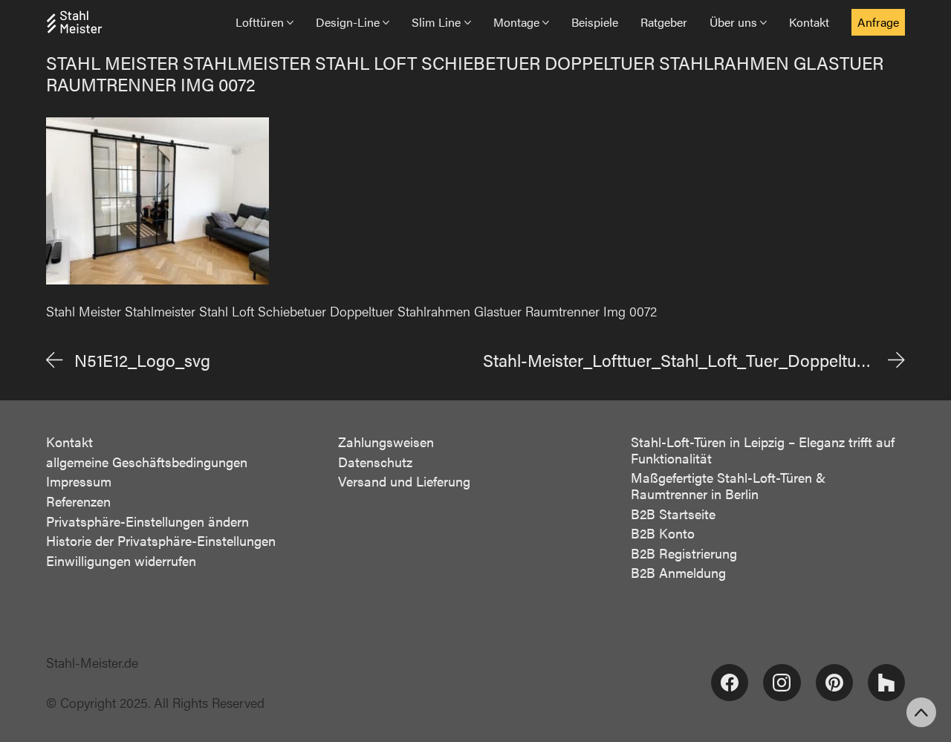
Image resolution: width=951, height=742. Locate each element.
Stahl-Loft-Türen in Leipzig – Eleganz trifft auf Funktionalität (763, 450)
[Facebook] (729, 682)
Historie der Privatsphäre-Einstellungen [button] (161, 541)
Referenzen (78, 501)
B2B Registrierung (684, 553)
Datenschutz (375, 462)
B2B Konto (663, 533)
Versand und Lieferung (404, 481)
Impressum (78, 481)
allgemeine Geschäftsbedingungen (146, 462)
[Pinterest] (834, 682)
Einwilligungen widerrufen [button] (121, 561)
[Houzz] (886, 682)
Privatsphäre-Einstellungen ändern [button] (147, 521)
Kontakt (69, 442)
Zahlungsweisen (386, 442)
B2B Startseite (673, 514)
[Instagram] (781, 682)
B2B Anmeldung (678, 572)
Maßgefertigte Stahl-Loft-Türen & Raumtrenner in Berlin (728, 485)
